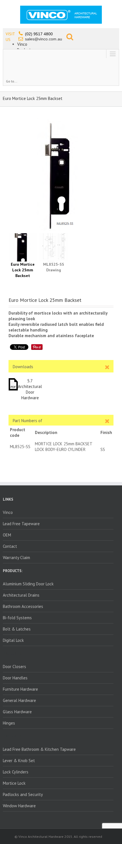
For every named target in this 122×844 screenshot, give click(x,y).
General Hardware (19, 700)
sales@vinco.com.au (43, 39)
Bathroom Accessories (23, 606)
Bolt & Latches (17, 629)
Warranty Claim (16, 557)
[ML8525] (61, 174)
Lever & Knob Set (19, 760)
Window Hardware (19, 805)
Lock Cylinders (15, 772)
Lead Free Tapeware (21, 523)
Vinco (22, 44)
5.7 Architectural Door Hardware (30, 389)
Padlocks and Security (23, 794)
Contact (10, 546)
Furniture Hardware (20, 689)
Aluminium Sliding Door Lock (28, 583)
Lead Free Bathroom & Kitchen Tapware (39, 749)
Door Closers (14, 666)
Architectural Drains (21, 595)
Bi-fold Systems (17, 617)
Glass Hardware (17, 711)
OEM (7, 535)
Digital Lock (13, 640)
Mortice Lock (14, 783)
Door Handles (15, 678)
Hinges (9, 723)
